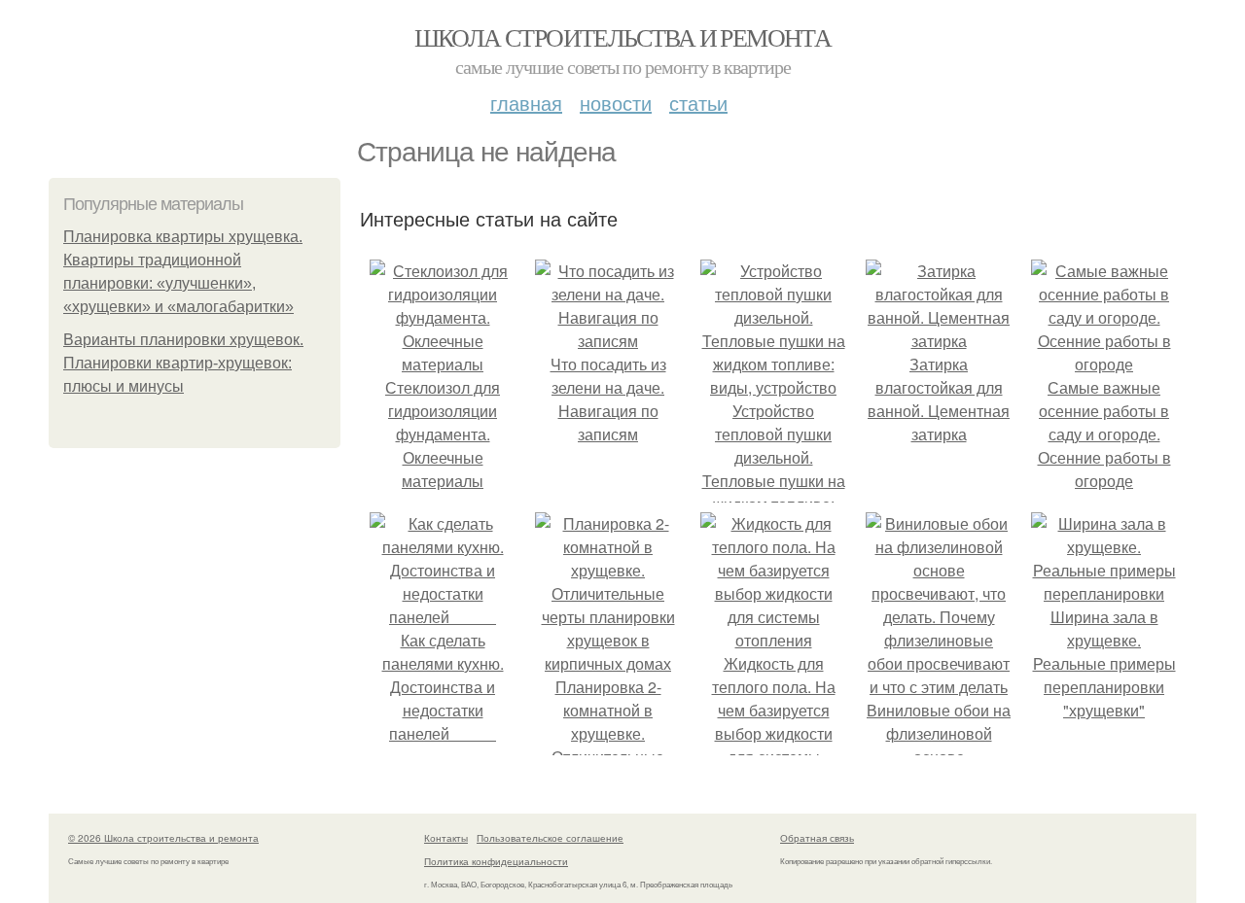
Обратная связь (817, 838)
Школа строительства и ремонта (623, 36)
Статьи (698, 102)
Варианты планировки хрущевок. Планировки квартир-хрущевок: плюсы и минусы (183, 363)
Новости (616, 102)
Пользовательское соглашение (550, 838)
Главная (526, 102)
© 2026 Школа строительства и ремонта (163, 838)
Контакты (446, 838)
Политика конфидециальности (496, 861)
